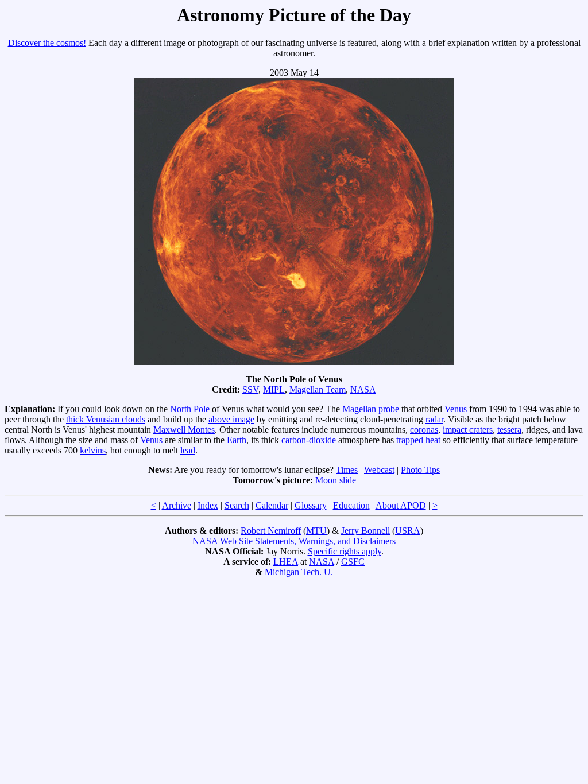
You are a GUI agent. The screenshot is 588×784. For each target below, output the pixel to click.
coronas (424, 429)
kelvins (93, 450)
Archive (176, 505)
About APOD (401, 505)
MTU (316, 530)
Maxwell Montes (184, 429)
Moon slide (335, 480)
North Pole (190, 409)
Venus (455, 409)
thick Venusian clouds (105, 419)
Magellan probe (370, 409)
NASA (363, 389)
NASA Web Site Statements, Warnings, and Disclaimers (294, 541)
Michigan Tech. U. (299, 572)
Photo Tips (420, 470)
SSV (250, 389)
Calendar (272, 505)
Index (208, 505)
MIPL (274, 389)
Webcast (379, 470)
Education (351, 505)
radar (434, 419)
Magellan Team (317, 389)
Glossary (311, 505)
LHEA (285, 561)
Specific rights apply (344, 551)
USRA (407, 530)
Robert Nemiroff (271, 530)
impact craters (468, 429)
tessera (509, 429)
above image (231, 419)
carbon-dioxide (308, 440)
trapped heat (418, 440)
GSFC (353, 561)
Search (237, 505)
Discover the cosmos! (47, 43)
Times (347, 470)
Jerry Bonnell (365, 530)
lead (187, 450)
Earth (236, 440)
